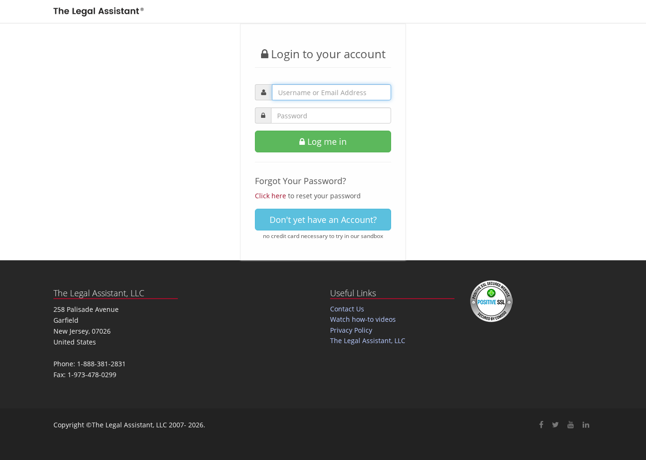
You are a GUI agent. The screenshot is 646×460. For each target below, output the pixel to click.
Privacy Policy (351, 330)
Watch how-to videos (363, 319)
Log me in (326, 141)
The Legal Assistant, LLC (367, 340)
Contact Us (347, 308)
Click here (270, 195)
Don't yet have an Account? (323, 219)
